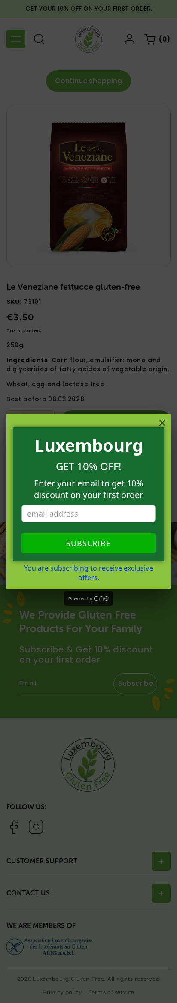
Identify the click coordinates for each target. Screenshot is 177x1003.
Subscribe (88, 543)
